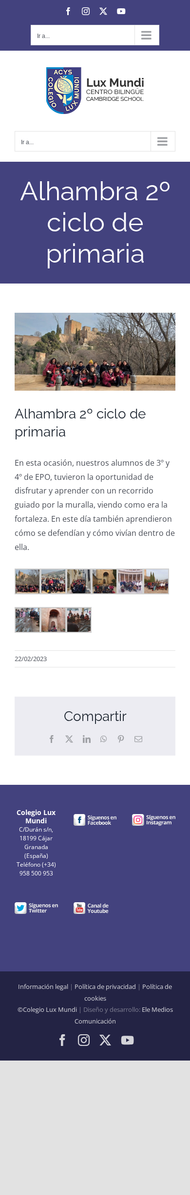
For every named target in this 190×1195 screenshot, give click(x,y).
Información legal (43, 986)
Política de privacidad (105, 986)
